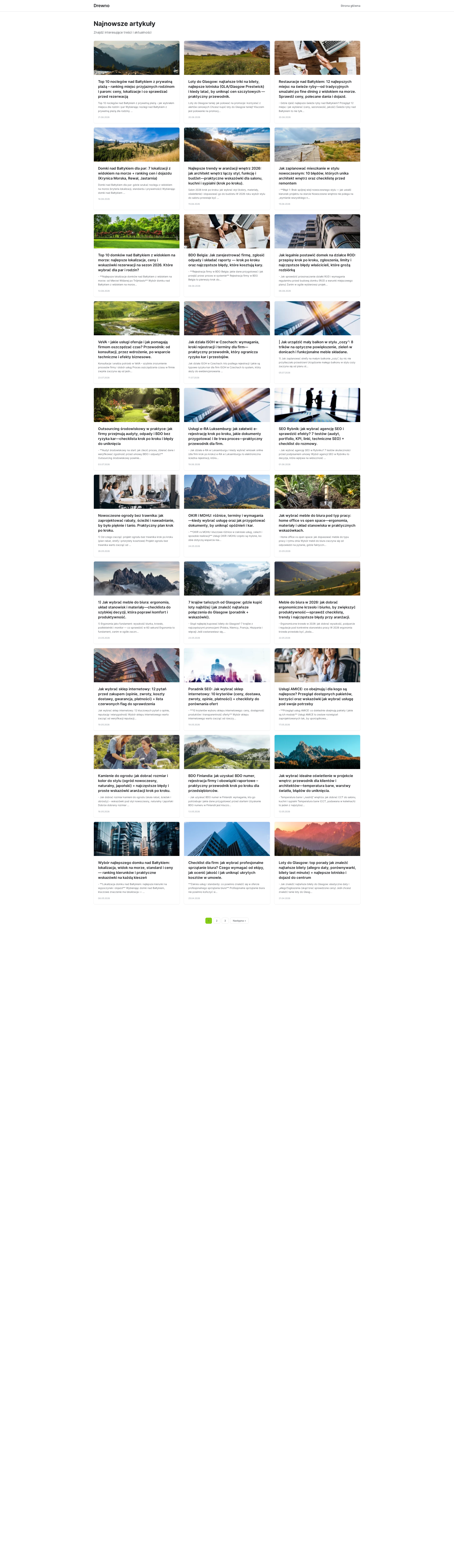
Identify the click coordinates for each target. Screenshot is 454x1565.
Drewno (102, 5)
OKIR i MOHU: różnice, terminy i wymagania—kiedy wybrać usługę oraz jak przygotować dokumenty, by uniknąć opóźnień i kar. (226, 520)
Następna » (239, 920)
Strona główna (350, 5)
